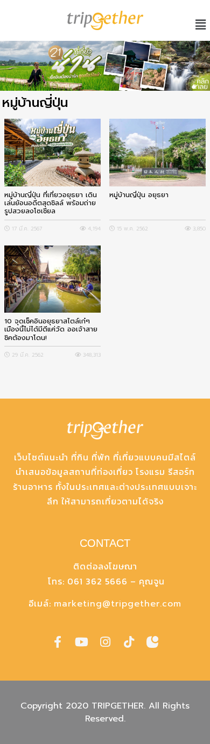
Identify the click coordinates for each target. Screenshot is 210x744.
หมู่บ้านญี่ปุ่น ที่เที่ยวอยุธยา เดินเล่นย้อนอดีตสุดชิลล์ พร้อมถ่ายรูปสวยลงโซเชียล (50, 203)
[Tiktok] (129, 642)
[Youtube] (81, 642)
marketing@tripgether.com (117, 603)
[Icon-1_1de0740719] (152, 642)
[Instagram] (105, 642)
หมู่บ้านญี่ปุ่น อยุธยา (139, 195)
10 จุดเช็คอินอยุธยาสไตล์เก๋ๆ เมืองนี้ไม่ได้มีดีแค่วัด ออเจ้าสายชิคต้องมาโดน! (50, 329)
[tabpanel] (105, 66)
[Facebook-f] (57, 642)
